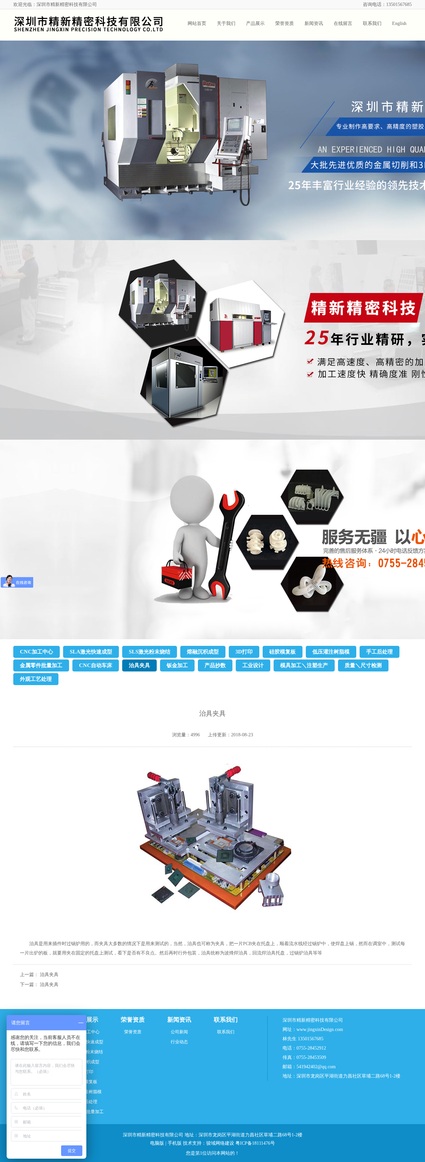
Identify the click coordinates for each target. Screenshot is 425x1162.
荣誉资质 (133, 1019)
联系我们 (226, 1019)
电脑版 (157, 1143)
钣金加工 (177, 665)
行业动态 (179, 1041)
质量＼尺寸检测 (363, 665)
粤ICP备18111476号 (255, 1143)
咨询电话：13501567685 (387, 4)
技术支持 (192, 1143)
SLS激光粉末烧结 (149, 651)
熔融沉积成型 (203, 651)
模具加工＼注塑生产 (304, 665)
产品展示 (86, 1019)
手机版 (175, 1143)
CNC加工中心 (36, 651)
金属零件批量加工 (41, 665)
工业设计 (253, 665)
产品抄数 (215, 665)
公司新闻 (179, 1031)
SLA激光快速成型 (91, 651)
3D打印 (244, 651)
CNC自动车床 (95, 665)
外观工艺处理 (36, 679)
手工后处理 (379, 651)
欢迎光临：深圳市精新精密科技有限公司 (55, 4)
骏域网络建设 (220, 1143)
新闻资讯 (179, 1019)
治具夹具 (139, 665)
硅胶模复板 (282, 651)
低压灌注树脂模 (331, 651)
